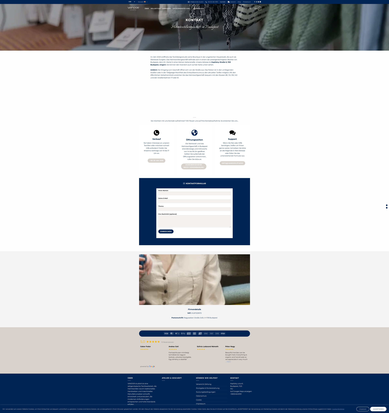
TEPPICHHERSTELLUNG (181, 8)
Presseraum (247, 2)
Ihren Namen (163, 190)
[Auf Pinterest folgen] (258, 2)
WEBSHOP (200, 8)
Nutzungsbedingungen (205, 392)
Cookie (199, 400)
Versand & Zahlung (203, 384)
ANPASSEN (166, 8)
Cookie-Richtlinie (338, 409)
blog (239, 2)
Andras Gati (174, 346)
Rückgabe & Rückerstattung (207, 388)
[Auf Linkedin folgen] (260, 2)
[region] (194, 409)
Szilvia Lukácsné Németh (207, 346)
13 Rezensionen (167, 342)
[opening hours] (386, 205)
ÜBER (147, 8)
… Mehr (228, 362)
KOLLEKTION (155, 8)
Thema (161, 206)
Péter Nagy (230, 346)
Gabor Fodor (145, 346)
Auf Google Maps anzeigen (241, 391)
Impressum (200, 404)
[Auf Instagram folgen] (256, 2)
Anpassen (362, 409)
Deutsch (141, 2)
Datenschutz (201, 396)
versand (232, 2)
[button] (250, 9)
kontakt (222, 2)
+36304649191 (236, 394)
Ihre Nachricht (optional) (167, 214)
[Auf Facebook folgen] (254, 2)
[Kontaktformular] (386, 208)
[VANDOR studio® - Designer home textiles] (134, 8)
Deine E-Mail (163, 198)
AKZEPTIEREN (378, 409)
